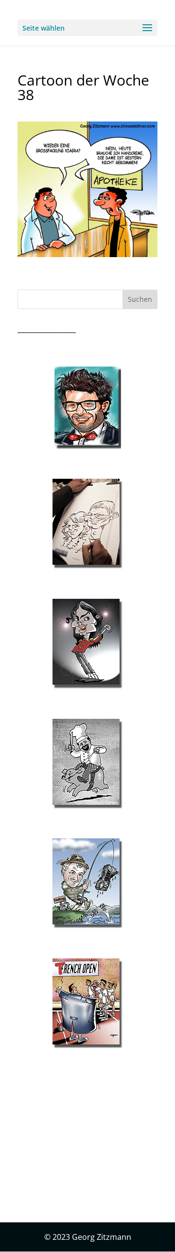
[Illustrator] (88, 764)
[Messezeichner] (88, 407)
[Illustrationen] (88, 524)
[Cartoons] (88, 1003)
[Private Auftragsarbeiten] (88, 883)
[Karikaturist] (88, 644)
